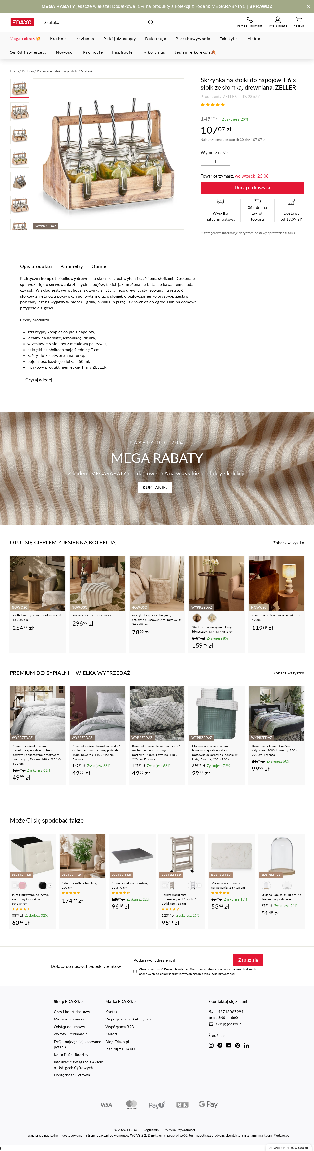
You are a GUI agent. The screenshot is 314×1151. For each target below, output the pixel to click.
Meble (253, 38)
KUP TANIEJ (155, 487)
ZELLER (229, 96)
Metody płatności (69, 1019)
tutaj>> (290, 233)
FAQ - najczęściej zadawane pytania (77, 1044)
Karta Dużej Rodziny (71, 1054)
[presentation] (50, 885)
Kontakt (112, 1011)
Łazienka (85, 38)
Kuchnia (58, 38)
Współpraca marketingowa (128, 1019)
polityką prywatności (220, 974)
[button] (213, 104)
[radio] (197, 618)
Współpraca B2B (119, 1026)
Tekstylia (229, 38)
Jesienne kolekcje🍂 (195, 52)
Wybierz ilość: (214, 152)
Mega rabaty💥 (25, 38)
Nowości (65, 52)
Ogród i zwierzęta (28, 52)
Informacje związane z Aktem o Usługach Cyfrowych (78, 1065)
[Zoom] (108, 154)
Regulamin (151, 1130)
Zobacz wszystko (288, 542)
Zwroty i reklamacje (71, 1034)
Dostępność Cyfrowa (72, 1075)
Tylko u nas (153, 52)
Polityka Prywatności (179, 1130)
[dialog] (289, 1147)
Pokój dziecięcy (120, 38)
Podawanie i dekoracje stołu (57, 71)
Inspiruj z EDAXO (120, 1049)
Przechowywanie (193, 38)
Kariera (111, 1034)
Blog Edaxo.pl (117, 1041)
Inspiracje (122, 52)
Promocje (93, 52)
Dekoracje (155, 38)
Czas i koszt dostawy (72, 1011)
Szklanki (87, 71)
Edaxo (14, 71)
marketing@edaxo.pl (273, 1135)
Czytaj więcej (38, 379)
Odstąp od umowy (69, 1026)
